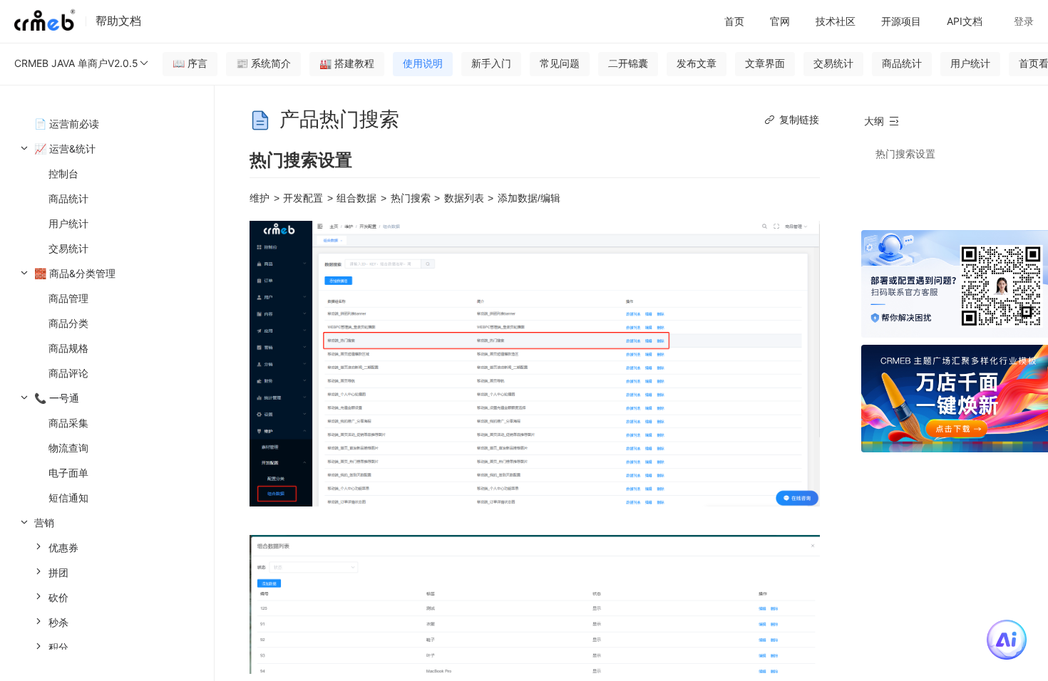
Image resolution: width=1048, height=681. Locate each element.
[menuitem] (107, 198)
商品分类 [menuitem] (68, 323)
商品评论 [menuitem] (68, 373)
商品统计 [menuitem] (68, 198)
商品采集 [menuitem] (68, 423)
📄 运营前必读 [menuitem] (66, 124)
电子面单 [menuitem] (68, 473)
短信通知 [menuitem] (68, 498)
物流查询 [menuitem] (68, 448)
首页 (734, 21)
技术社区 (836, 21)
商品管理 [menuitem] (68, 298)
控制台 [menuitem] (63, 173)
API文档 (964, 21)
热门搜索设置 (905, 153)
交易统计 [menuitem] (68, 248)
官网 (780, 21)
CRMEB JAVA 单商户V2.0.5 (76, 63)
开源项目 (901, 21)
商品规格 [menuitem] (68, 348)
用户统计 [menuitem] (68, 223)
